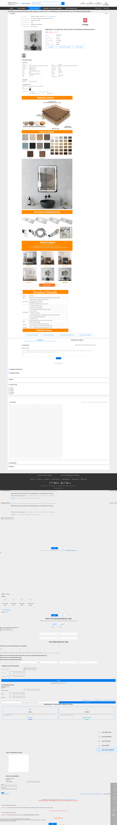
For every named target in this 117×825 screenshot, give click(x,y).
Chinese (28, 3)
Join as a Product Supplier (45, 475)
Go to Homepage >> (51, 16)
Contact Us (39, 479)
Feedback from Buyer (77, 340)
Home (11, 8)
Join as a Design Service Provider (70, 475)
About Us (32, 479)
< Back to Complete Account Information (29, 702)
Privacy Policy (75, 479)
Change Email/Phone (63, 824)
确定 (55, 615)
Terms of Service (56, 479)
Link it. (65, 683)
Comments (40, 340)
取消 (62, 615)
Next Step (58, 638)
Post (58, 358)
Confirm (54, 548)
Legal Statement (66, 479)
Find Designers (21, 8)
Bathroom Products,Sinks (17, 11)
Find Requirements (71, 8)
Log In (2, 792)
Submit (58, 633)
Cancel (62, 548)
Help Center (98, 8)
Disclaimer (47, 479)
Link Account (87, 702)
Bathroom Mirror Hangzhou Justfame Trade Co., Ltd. (38, 11)
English (23, 3)
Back (39, 662)
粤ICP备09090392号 (58, 488)
